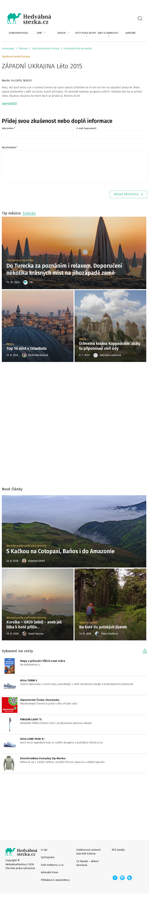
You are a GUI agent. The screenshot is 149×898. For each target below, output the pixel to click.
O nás (44, 849)
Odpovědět (9, 103)
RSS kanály (118, 849)
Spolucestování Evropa (45, 48)
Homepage (8, 48)
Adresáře (131, 33)
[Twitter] (129, 878)
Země (39, 33)
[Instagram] (122, 878)
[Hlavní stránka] (26, 18)
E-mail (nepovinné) (86, 128)
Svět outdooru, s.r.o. (52, 865)
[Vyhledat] (140, 18)
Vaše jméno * (8, 128)
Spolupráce (48, 857)
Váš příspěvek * (9, 147)
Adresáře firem (49, 872)
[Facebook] (115, 878)
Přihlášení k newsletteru (55, 880)
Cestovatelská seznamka (77, 48)
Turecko (29, 213)
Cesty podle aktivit (85, 33)
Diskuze (61, 33)
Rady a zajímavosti (108, 33)
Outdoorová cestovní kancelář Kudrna (88, 851)
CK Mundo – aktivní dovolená (87, 863)
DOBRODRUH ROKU (18, 33)
